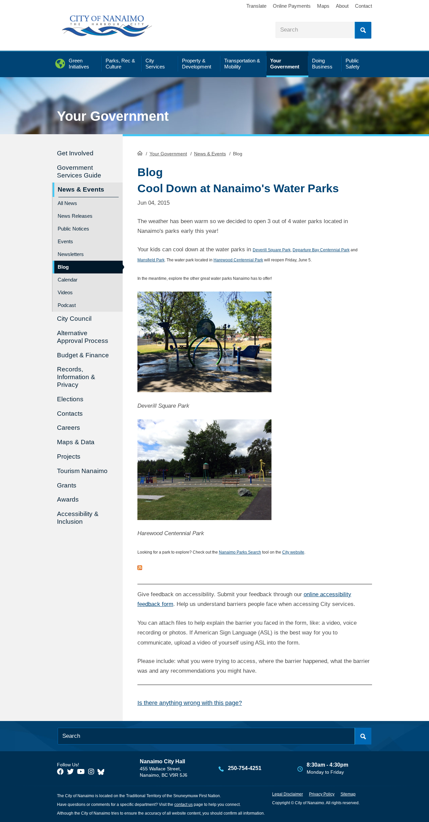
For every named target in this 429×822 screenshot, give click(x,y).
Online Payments (292, 6)
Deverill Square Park (272, 250)
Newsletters (71, 254)
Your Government (168, 153)
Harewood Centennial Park (238, 260)
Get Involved (75, 153)
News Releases (75, 216)
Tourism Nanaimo (82, 470)
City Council (74, 318)
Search (363, 30)
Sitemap (348, 794)
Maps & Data (76, 442)
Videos (65, 292)
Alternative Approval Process (82, 336)
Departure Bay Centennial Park (321, 250)
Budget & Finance (83, 355)
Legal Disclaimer (287, 794)
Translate (256, 6)
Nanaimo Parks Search (240, 552)
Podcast (67, 305)
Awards (68, 499)
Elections (70, 399)
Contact (363, 6)
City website (293, 552)
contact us (183, 804)
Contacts (70, 413)
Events (65, 241)
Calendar (67, 279)
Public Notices (73, 229)
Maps (323, 6)
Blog (63, 267)
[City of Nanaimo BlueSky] (103, 771)
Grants (66, 485)
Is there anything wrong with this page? (189, 703)
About (342, 6)
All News (67, 203)
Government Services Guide (79, 171)
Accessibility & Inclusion (78, 517)
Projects (68, 456)
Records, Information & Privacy (76, 377)
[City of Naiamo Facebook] (60, 771)
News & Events (210, 153)
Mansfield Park (151, 260)
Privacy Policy (321, 794)
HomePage (139, 153)
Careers (68, 427)
